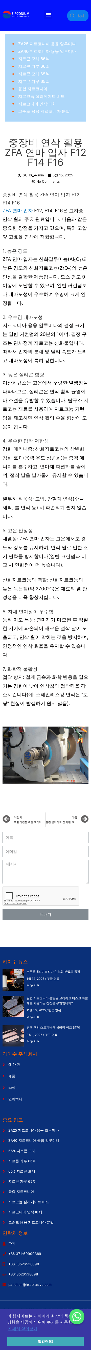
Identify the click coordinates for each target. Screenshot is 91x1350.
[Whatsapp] (77, 1316)
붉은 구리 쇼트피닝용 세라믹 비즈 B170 (53, 1027)
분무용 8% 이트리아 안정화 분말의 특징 (53, 971)
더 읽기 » (33, 985)
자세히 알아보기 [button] (22, 1329)
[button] (48, 14)
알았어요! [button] (45, 1341)
